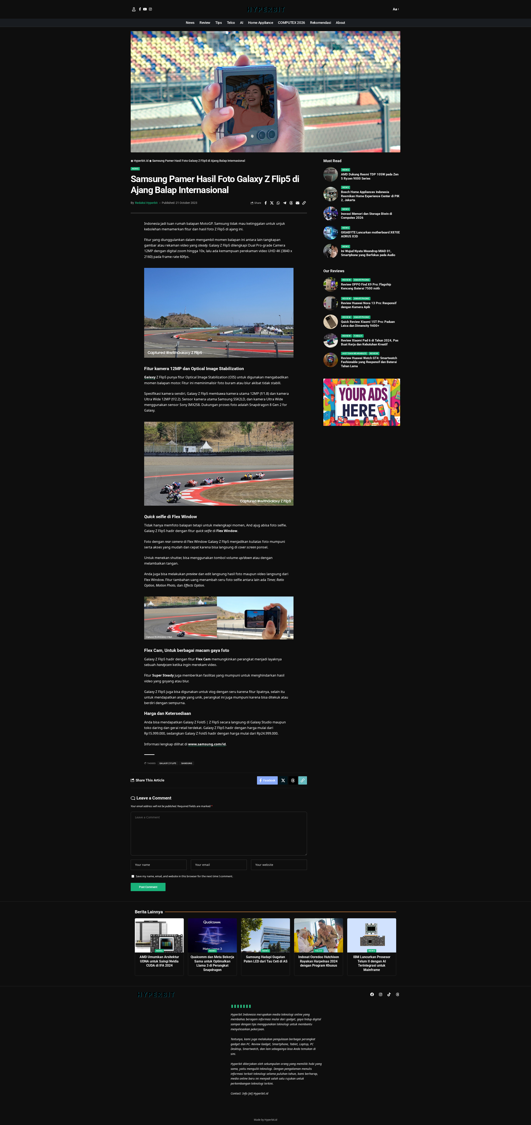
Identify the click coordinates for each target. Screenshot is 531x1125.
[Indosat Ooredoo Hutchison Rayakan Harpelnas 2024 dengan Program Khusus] (318, 935)
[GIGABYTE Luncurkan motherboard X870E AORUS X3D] (330, 232)
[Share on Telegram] (285, 203)
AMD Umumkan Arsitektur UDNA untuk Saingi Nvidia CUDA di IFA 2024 (159, 961)
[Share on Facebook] (265, 203)
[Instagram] (150, 9)
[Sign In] (134, 9)
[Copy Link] (304, 203)
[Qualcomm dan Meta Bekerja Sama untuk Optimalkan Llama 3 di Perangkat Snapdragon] (212, 935)
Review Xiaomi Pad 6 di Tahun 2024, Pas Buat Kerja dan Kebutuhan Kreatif (369, 342)
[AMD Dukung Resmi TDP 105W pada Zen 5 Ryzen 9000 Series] (330, 174)
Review (346, 280)
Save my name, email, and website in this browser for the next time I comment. (184, 876)
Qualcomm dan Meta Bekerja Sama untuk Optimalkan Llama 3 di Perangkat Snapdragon (212, 963)
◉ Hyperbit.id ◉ (141, 160)
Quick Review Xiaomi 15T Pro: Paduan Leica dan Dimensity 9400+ (368, 324)
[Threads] (397, 994)
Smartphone (361, 280)
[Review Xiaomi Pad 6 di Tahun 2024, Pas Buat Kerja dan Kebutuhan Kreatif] (330, 340)
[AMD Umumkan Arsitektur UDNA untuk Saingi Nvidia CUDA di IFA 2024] (159, 935)
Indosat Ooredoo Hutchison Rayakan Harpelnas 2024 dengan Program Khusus (318, 961)
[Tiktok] (389, 994)
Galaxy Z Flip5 (168, 763)
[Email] (298, 203)
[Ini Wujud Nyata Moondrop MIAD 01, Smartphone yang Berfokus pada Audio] (330, 251)
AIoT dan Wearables (354, 353)
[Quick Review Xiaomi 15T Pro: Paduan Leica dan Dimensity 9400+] (330, 322)
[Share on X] (272, 203)
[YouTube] (145, 9)
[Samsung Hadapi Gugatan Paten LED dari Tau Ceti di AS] (265, 935)
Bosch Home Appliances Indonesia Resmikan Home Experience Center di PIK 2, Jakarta (370, 196)
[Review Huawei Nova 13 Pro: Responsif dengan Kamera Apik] (330, 303)
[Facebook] (140, 9)
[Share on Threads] (291, 203)
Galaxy (150, 377)
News (135, 169)
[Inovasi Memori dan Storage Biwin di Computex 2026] (330, 214)
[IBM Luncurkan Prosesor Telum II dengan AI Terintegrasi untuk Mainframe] (371, 935)
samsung (186, 763)
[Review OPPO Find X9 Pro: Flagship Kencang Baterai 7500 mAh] (330, 284)
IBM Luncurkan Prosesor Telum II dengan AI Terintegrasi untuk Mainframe (371, 963)
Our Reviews (333, 271)
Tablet (358, 336)
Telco (318, 951)
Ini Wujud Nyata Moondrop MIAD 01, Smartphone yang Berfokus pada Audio (368, 253)
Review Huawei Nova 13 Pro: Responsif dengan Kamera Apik (368, 305)
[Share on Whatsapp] (278, 203)
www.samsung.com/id (207, 744)
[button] (388, 9)
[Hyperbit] (265, 9)
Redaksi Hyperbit (146, 202)
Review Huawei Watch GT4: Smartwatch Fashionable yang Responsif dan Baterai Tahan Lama (369, 362)
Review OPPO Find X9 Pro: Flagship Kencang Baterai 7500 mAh (366, 286)
